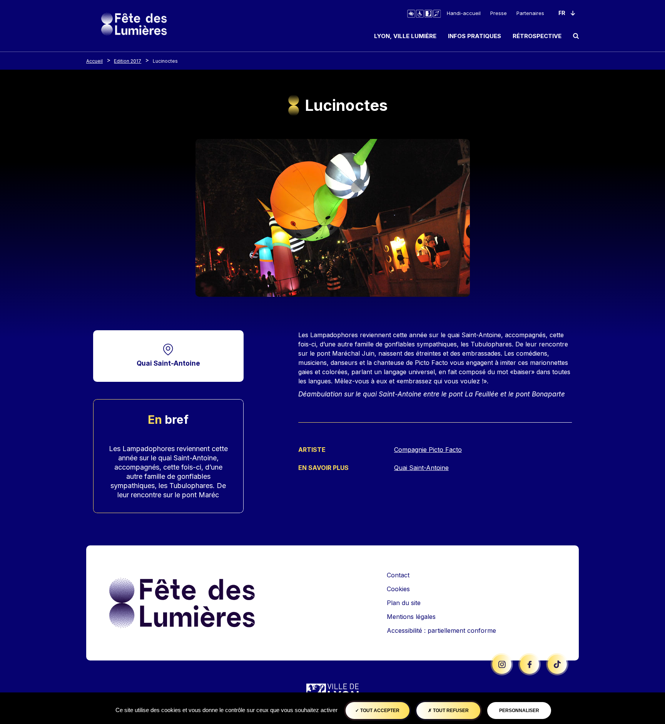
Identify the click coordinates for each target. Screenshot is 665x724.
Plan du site (404, 603)
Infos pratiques (474, 36)
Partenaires (530, 13)
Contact (398, 575)
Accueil (94, 61)
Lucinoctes (165, 61)
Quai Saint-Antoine (168, 363)
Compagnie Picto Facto (428, 449)
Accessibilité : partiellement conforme (441, 630)
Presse (498, 13)
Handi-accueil (464, 13)
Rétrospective (537, 36)
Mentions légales (411, 616)
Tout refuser (450, 710)
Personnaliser (519, 710)
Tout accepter (379, 710)
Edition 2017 (127, 61)
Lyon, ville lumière (405, 36)
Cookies (398, 589)
